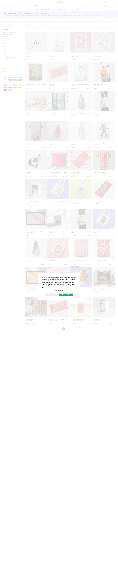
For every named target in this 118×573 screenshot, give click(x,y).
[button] (59, 290)
